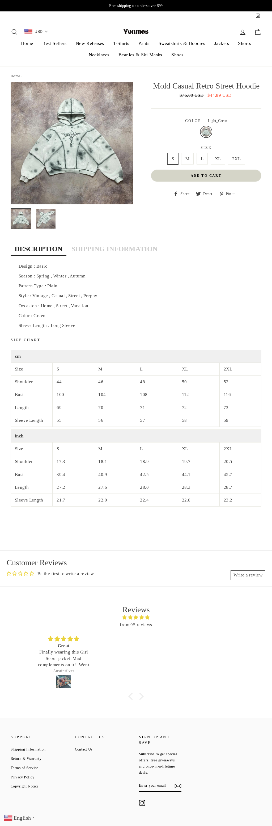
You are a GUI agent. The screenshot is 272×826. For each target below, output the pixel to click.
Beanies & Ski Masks (140, 54)
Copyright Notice (25, 786)
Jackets (221, 43)
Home (27, 43)
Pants (143, 43)
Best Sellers (54, 43)
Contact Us (83, 749)
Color (206, 121)
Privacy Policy (22, 777)
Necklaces (99, 54)
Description (38, 249)
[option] (136, 6)
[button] (132, 696)
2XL (236, 158)
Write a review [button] (247, 575)
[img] (136, 617)
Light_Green (206, 131)
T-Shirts (121, 43)
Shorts (244, 43)
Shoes (177, 54)
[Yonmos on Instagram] (142, 803)
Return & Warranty (26, 758)
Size (206, 148)
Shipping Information (114, 249)
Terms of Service (24, 768)
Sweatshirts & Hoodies (182, 43)
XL (218, 158)
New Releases (90, 43)
